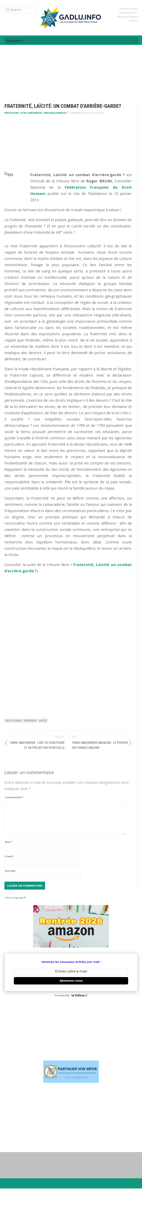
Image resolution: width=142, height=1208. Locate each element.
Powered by (62, 995)
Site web (10, 870)
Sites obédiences (31, 112)
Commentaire (14, 797)
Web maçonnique (55, 112)
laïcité (43, 720)
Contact (133, 20)
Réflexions (11, 112)
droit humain (14, 720)
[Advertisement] (71, 71)
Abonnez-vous (71, 980)
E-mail (9, 856)
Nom (8, 842)
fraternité (30, 720)
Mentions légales (127, 16)
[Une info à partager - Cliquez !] (71, 1072)
